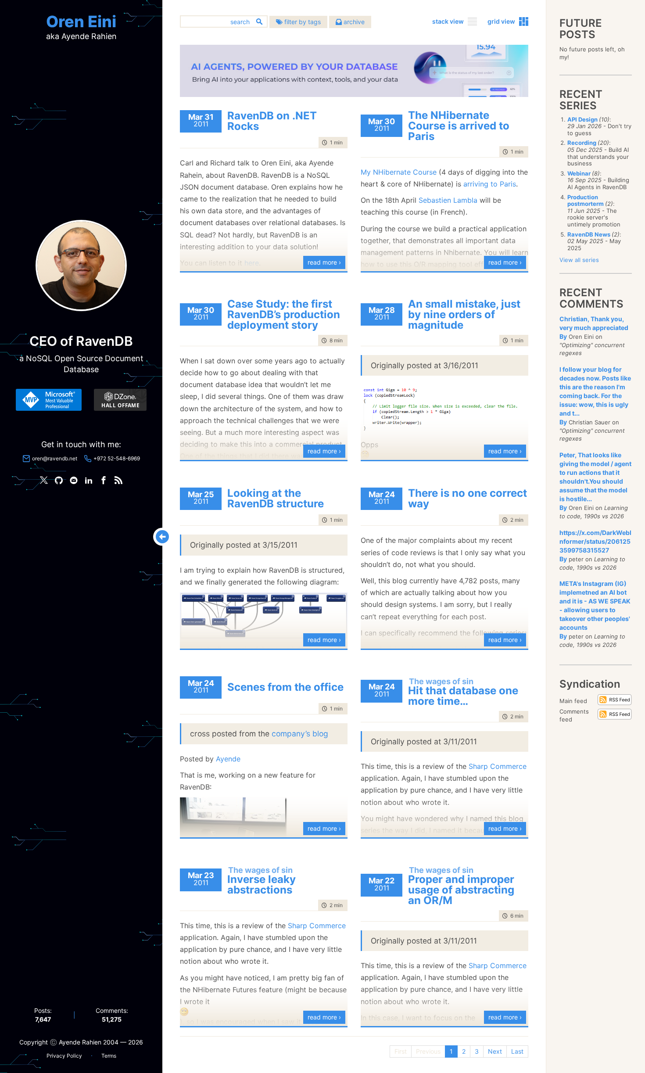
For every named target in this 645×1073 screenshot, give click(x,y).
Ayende (228, 758)
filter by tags (302, 21)
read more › (324, 262)
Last (517, 1051)
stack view (448, 21)
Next (495, 1051)
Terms (108, 1055)
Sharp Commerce (498, 766)
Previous (428, 1051)
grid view (501, 21)
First (400, 1051)
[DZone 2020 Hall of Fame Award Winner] (120, 400)
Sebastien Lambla (448, 200)
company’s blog (300, 733)
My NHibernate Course (399, 172)
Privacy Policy (64, 1055)
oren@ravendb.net (54, 458)
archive (353, 21)
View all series (579, 259)
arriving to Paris (489, 183)
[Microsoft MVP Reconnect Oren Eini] (49, 400)
